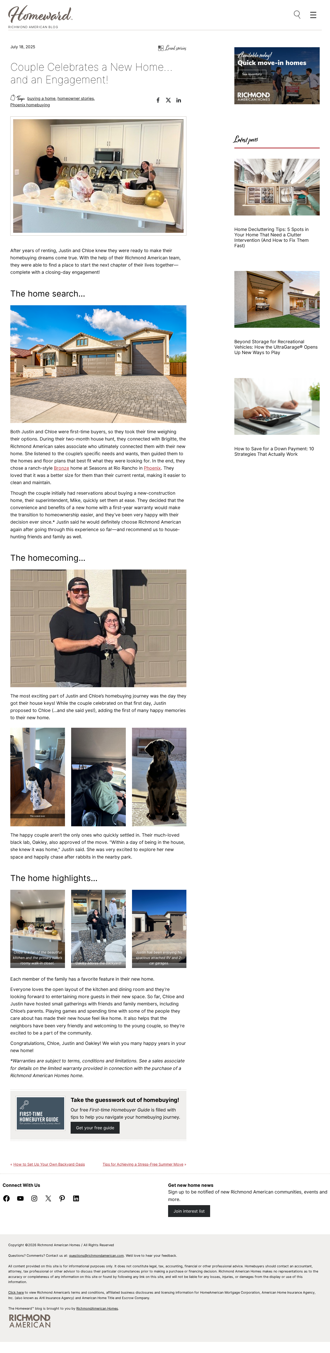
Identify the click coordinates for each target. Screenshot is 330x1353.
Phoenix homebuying (30, 104)
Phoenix (152, 468)
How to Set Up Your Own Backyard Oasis (49, 1164)
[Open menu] (297, 15)
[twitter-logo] (171, 101)
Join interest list (189, 1211)
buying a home (41, 98)
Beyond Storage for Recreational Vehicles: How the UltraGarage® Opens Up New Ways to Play (276, 347)
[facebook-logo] (160, 101)
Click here (16, 1292)
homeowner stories (75, 98)
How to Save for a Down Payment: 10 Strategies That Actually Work (274, 451)
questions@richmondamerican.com (96, 1256)
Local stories (176, 48)
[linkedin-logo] (181, 101)
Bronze (61, 468)
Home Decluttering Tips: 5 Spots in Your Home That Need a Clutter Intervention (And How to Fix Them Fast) (271, 237)
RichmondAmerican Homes (97, 1308)
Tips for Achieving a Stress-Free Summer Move (143, 1164)
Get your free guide (95, 1127)
